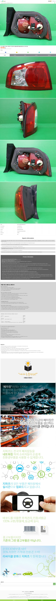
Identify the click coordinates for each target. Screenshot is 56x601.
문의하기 (42, 594)
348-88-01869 (14, 596)
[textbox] (28, 3)
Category (0, 1)
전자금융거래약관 (27, 591)
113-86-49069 (13, 594)
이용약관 (23, 591)
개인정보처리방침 (31, 591)
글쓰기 (54, 584)
